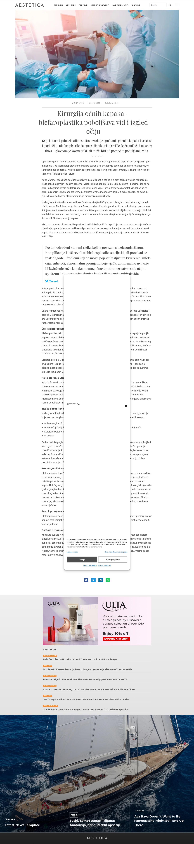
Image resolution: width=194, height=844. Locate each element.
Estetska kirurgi (112, 103)
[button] (126, 406)
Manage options (113, 559)
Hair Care (48, 666)
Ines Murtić (75, 831)
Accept (82, 559)
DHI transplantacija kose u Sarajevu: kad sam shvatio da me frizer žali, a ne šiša (86, 699)
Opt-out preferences (90, 566)
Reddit (74, 815)
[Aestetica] (29, 4)
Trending (10, 819)
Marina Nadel (140, 831)
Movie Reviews (50, 676)
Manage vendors (72, 552)
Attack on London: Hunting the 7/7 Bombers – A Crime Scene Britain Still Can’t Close (88, 689)
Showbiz (140, 811)
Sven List (9, 831)
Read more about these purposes (116, 552)
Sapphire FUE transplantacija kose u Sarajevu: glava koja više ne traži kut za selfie (87, 669)
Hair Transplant (51, 706)
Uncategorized (50, 656)
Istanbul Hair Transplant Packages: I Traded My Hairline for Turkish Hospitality (85, 709)
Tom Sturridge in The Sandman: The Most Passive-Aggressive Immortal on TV (85, 679)
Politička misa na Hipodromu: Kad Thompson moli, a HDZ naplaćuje (80, 659)
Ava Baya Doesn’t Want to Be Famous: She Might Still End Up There (159, 821)
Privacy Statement (104, 566)
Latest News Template (22, 825)
